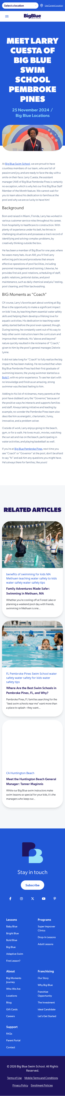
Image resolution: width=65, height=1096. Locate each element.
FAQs (9, 1033)
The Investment (46, 1002)
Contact (10, 1047)
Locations (11, 995)
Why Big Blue (45, 984)
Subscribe (32, 885)
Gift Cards (12, 1009)
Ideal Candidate (46, 1009)
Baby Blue (11, 926)
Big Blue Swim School (17, 163)
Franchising (46, 971)
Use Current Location (54, 5)
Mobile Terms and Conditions (41, 1078)
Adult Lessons (45, 944)
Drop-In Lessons (47, 937)
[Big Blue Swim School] (32, 16)
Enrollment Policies (42, 1085)
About (10, 971)
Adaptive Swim (14, 953)
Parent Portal (13, 1040)
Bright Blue (12, 933)
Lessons (11, 919)
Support (12, 1026)
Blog (9, 1002)
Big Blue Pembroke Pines (28, 448)
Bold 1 (5, 377)
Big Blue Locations (33, 115)
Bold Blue (11, 940)
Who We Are (13, 988)
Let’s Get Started (47, 1016)
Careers (10, 1016)
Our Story (43, 977)
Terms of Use (14, 1078)
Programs (44, 919)
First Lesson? (13, 960)
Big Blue (11, 946)
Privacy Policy (20, 1085)
